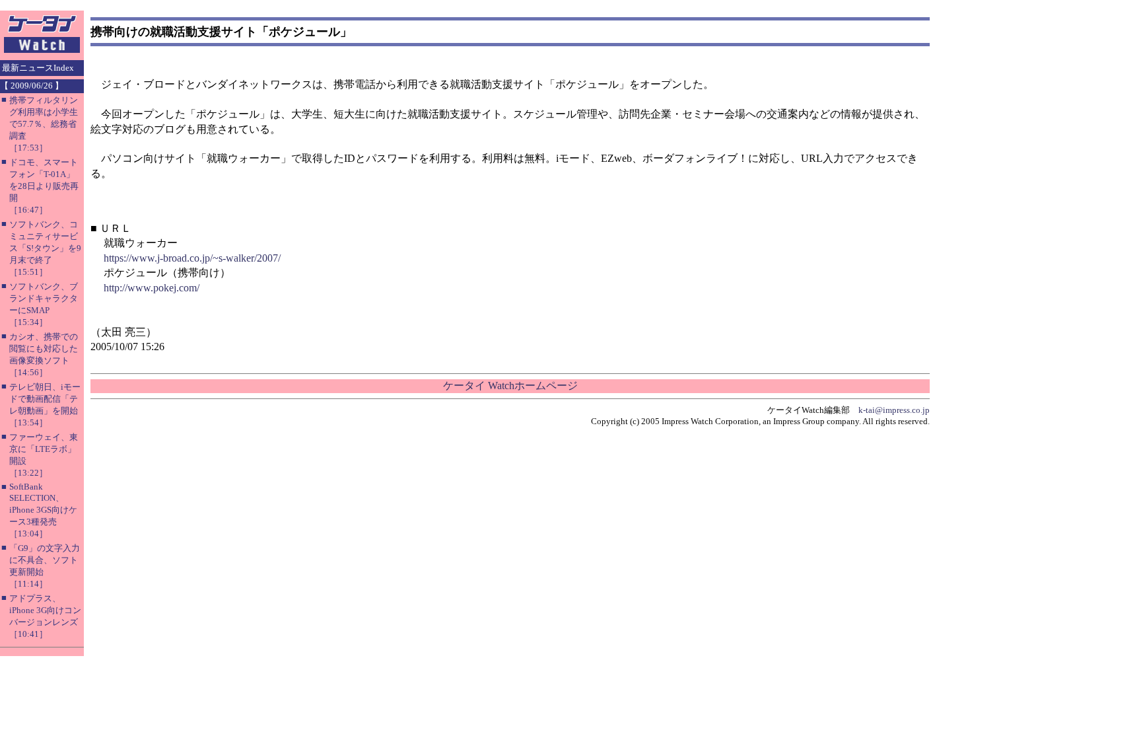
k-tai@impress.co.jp (894, 410)
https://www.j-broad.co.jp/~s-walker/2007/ (192, 258)
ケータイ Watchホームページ (510, 385)
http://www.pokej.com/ (151, 287)
